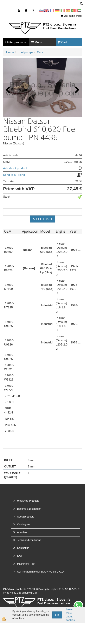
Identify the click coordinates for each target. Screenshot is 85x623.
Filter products (16, 42)
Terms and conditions (29, 540)
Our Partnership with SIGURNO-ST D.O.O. (40, 571)
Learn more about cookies (70, 614)
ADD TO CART (42, 219)
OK (57, 615)
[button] (76, 90)
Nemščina (57, 10)
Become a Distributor (29, 508)
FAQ (19, 555)
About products (25, 516)
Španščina (68, 10)
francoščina (52, 10)
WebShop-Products (28, 500)
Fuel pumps (25, 52)
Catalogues (23, 524)
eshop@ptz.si (29, 592)
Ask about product (15, 168)
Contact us (23, 548)
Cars (40, 52)
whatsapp (78, 602)
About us (22, 532)
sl (41, 10)
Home (10, 52)
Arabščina (79, 10)
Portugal (73, 10)
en (46, 10)
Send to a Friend (14, 174)
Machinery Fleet (26, 563)
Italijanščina (62, 10)
